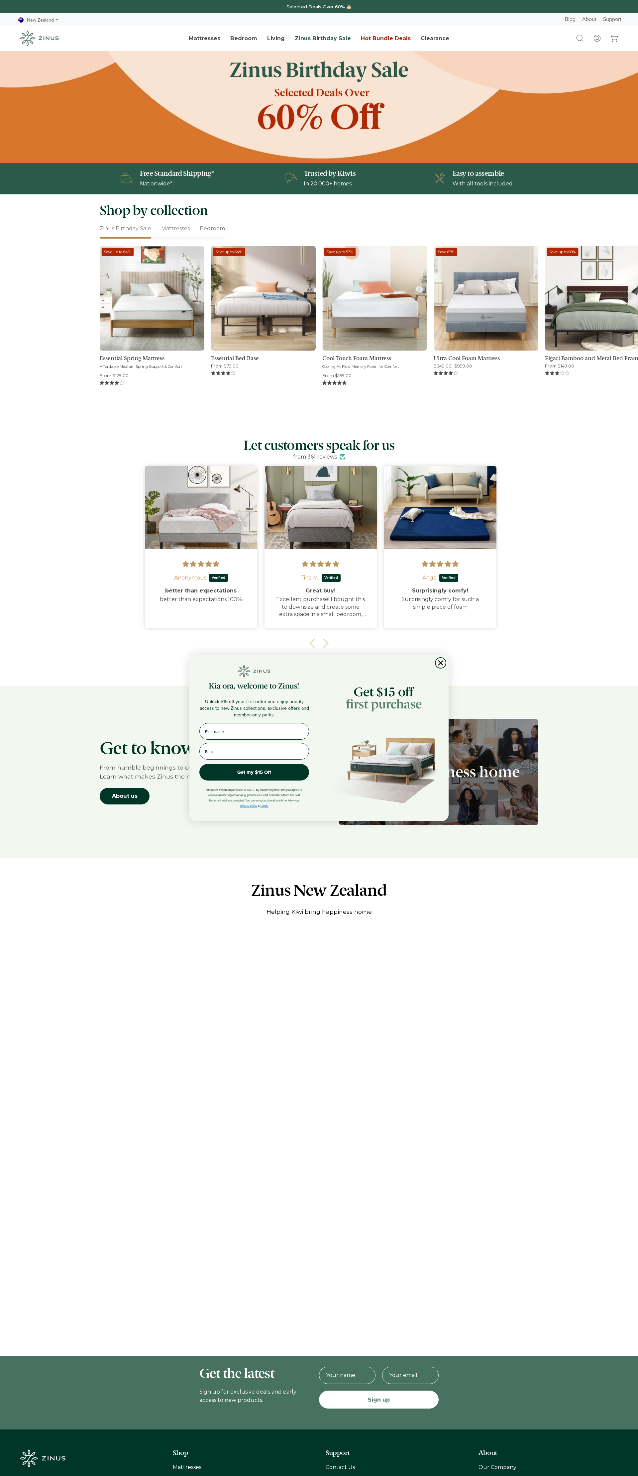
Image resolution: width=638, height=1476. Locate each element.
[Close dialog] (440, 663)
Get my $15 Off (254, 772)
